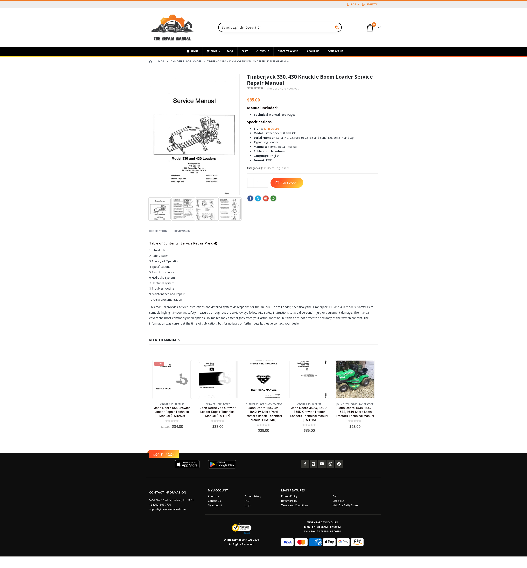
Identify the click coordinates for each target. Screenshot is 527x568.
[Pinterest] (339, 464)
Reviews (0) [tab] (182, 231)
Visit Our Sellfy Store (345, 505)
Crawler (165, 404)
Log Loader (282, 168)
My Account (215, 505)
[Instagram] (330, 464)
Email (265, 198)
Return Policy (289, 501)
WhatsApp (273, 198)
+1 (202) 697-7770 (160, 504)
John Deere (271, 128)
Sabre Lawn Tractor (270, 404)
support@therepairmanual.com (167, 509)
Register (372, 4)
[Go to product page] (218, 379)
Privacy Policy (289, 496)
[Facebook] (305, 464)
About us (213, 496)
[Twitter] (313, 464)
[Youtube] (322, 464)
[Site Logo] (172, 27)
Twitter (258, 198)
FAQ (247, 501)
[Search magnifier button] (337, 27)
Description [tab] (158, 231)
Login (248, 505)
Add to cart (289, 182)
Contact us (214, 501)
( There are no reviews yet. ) (283, 88)
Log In (355, 4)
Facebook (250, 198)
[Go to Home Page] (150, 61)
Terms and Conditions (294, 505)
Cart (335, 496)
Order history (253, 496)
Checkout (338, 501)
